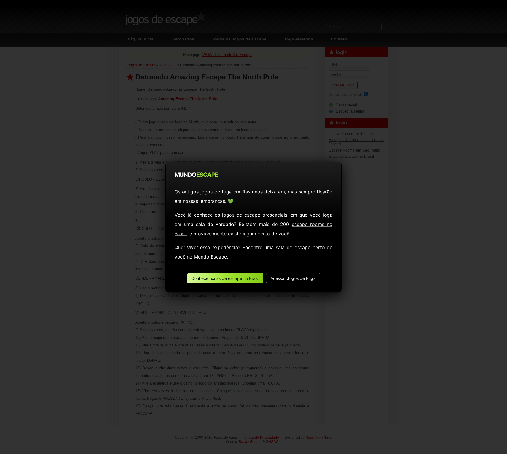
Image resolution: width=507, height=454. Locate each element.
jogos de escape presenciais (254, 214)
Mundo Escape (210, 256)
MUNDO (196, 174)
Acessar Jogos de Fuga (293, 278)
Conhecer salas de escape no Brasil (225, 278)
